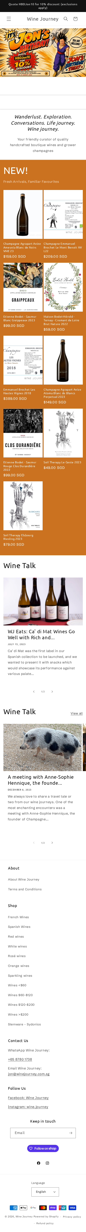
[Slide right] (52, 691)
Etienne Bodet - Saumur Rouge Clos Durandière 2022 (19, 465)
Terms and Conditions (25, 889)
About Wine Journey (23, 879)
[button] (9, 19)
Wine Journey (24, 1216)
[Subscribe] (70, 1133)
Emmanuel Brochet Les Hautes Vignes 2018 (19, 391)
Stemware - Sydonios (24, 1024)
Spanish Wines (19, 927)
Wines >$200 (18, 1014)
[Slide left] (33, 691)
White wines (17, 946)
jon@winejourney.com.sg (29, 1074)
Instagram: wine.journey (28, 1107)
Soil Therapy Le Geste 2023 (62, 462)
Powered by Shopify (46, 1216)
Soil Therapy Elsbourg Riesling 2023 (18, 536)
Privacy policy (72, 1216)
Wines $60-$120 (20, 995)
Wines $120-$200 (21, 1005)
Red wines (16, 936)
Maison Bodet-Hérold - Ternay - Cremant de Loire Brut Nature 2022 (61, 320)
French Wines (18, 917)
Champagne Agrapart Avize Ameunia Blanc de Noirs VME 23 (22, 247)
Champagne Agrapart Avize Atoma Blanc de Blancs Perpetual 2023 (62, 393)
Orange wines (18, 966)
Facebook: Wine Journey (28, 1098)
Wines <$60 (17, 985)
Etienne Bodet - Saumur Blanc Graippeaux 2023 (19, 318)
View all (77, 713)
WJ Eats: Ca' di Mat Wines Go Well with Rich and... (41, 634)
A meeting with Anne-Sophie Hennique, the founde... (41, 780)
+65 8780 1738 (20, 1059)
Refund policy (45, 1223)
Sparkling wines (20, 976)
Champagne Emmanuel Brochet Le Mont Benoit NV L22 (63, 247)
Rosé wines (17, 956)
